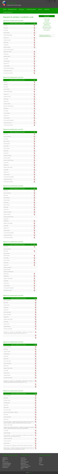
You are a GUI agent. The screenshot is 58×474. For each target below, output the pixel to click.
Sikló (40, 463)
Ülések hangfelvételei (47, 23)
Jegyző (3, 460)
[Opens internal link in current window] (34, 246)
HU (51, 1)
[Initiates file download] (35, 346)
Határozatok (46, 21)
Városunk (40, 9)
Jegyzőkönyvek (46, 24)
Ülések (22, 468)
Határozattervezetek (47, 25)
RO (48, 1)
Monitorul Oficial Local (7, 12)
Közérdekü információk (31, 9)
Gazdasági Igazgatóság (6, 463)
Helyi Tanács (21, 9)
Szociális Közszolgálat (6, 464)
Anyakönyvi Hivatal (5, 466)
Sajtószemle (47, 9)
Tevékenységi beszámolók (47, 27)
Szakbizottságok (47, 18)
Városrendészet (5, 467)
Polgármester (4, 457)
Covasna (30, 472)
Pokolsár (40, 457)
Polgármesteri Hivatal (12, 9)
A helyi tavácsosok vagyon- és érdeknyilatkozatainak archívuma (45, 36)
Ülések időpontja (47, 30)
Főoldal (4, 9)
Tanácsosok (47, 20)
